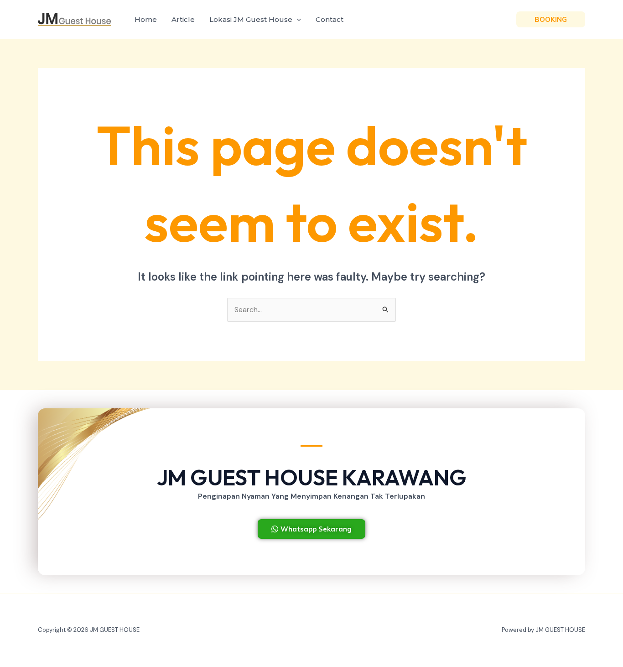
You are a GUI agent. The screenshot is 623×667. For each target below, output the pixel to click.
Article (183, 19)
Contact (329, 19)
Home (146, 19)
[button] (296, 20)
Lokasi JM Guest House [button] (250, 19)
